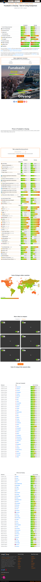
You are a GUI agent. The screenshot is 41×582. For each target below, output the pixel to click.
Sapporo (32, 556)
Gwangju (33, 563)
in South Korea (34, 54)
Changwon (33, 568)
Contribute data (20, 156)
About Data (32, 581)
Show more (20, 364)
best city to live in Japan (19, 54)
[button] (14, 101)
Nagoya (19, 561)
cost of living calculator (6, 558)
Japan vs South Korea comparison (16, 50)
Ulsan (32, 566)
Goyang (31, 3)
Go (21, 1)
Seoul (19, 563)
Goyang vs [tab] (24, 319)
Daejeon (32, 564)
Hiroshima (33, 558)
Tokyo (19, 556)
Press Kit (2, 574)
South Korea (20, 3)
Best (32, 1)
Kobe (32, 561)
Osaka (19, 560)
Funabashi (26, 3)
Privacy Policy (37, 581)
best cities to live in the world (18, 55)
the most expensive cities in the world (15, 49)
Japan (16, 3)
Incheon (19, 566)
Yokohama (20, 558)
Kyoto (32, 560)
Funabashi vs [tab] (17, 319)
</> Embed (20, 101)
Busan (19, 564)
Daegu (19, 568)
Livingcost (25, 8)
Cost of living (27, 1)
